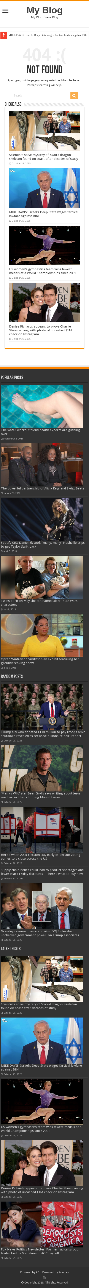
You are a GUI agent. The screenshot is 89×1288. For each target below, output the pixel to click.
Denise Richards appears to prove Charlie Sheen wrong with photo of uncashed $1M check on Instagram (40, 330)
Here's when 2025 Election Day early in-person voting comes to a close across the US (40, 857)
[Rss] (44, 1277)
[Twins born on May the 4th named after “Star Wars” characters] (42, 577)
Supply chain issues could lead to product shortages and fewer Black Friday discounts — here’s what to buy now (42, 872)
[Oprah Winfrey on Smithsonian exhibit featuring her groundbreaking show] (42, 635)
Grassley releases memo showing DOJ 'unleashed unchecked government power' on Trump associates (40, 933)
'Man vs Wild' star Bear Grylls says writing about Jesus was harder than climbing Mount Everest (41, 795)
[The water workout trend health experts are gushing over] (42, 406)
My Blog (45, 10)
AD (38, 1272)
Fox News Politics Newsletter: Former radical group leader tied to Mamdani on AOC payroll (39, 1251)
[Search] (74, 95)
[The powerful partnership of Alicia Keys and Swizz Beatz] (42, 464)
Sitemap (64, 1272)
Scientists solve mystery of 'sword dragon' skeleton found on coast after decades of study (43, 157)
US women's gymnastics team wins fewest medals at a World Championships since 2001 (42, 271)
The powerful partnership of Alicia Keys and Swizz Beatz (42, 488)
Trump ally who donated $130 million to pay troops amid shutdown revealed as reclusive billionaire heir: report (43, 734)
